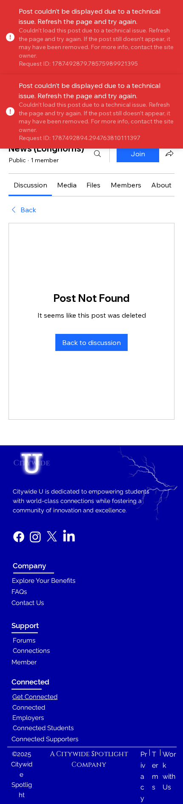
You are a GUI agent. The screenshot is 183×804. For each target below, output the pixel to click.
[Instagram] (35, 536)
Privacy (143, 776)
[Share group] (169, 153)
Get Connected (34, 696)
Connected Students (43, 727)
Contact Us (27, 602)
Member (24, 662)
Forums (24, 640)
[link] (30, 185)
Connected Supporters (44, 739)
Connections (31, 650)
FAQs (19, 591)
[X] (52, 536)
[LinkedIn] (69, 536)
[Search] (97, 153)
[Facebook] (18, 536)
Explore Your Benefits (43, 580)
